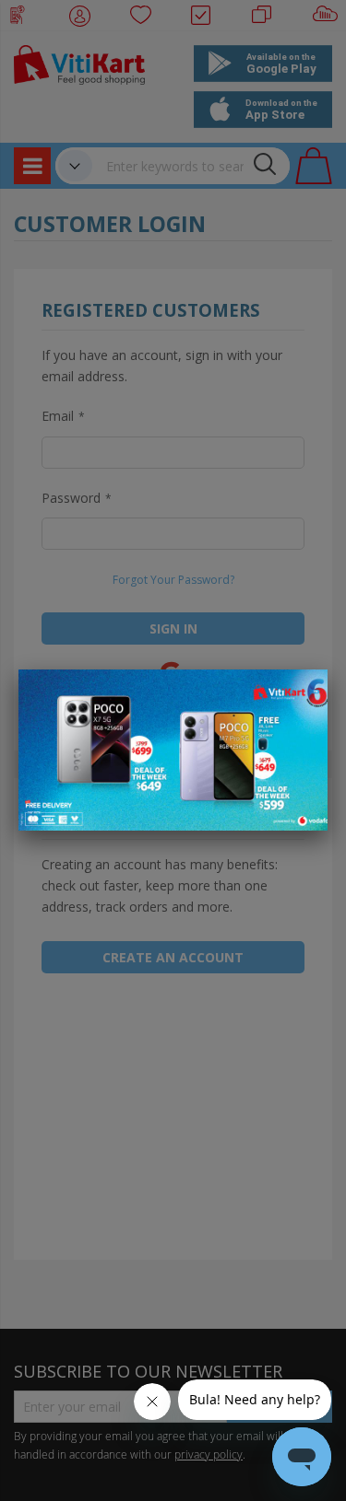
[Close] (301, 693)
